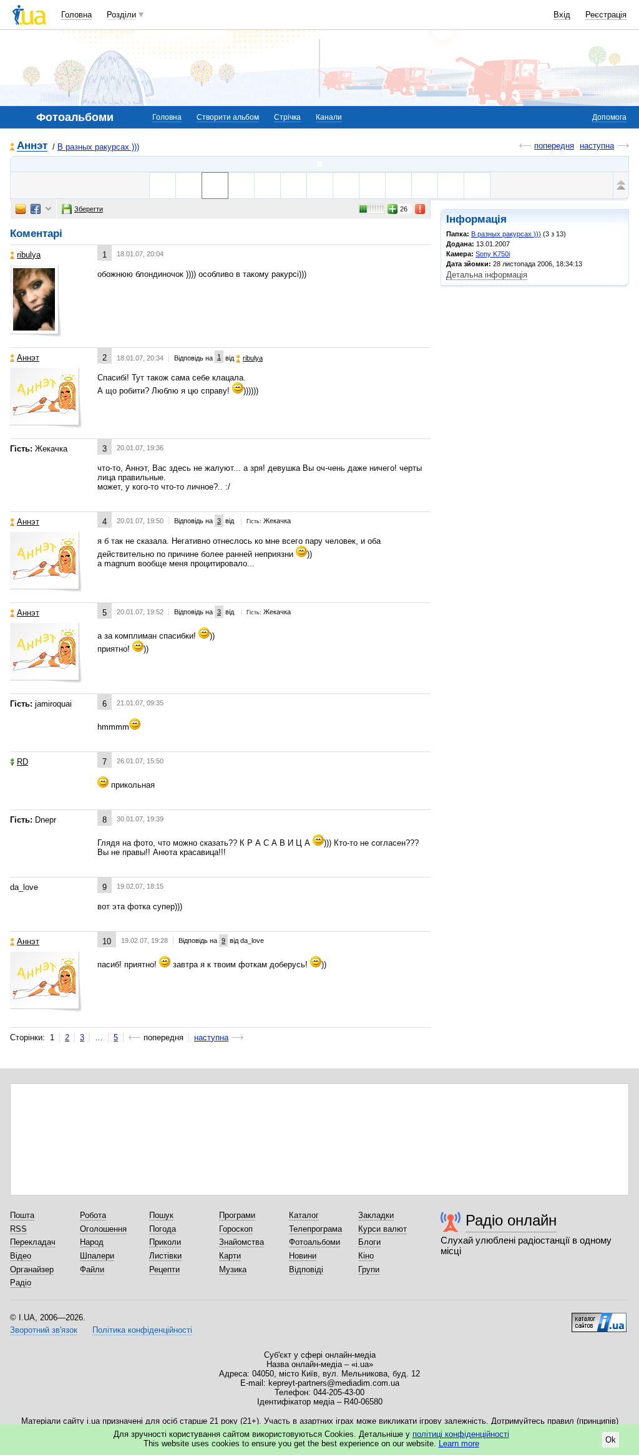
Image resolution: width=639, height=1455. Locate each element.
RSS (18, 1229)
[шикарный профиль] (162, 185)
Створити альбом (228, 117)
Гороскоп (236, 1229)
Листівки (165, 1255)
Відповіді (306, 1269)
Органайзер (32, 1269)
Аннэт (32, 146)
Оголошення (103, 1229)
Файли (92, 1269)
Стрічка (287, 117)
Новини (302, 1255)
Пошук (161, 1215)
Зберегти (88, 209)
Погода (162, 1229)
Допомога (609, 117)
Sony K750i (493, 254)
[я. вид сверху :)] (241, 185)
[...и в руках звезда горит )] (450, 185)
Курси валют (382, 1229)
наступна (597, 145)
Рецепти (164, 1269)
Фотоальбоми (314, 1242)
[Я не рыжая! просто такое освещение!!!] (188, 185)
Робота (93, 1215)
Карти (230, 1255)
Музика (232, 1269)
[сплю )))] (424, 185)
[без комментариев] (319, 185)
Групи (368, 1269)
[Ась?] (293, 185)
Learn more (459, 1443)
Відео (20, 1255)
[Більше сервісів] (48, 209)
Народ (92, 1242)
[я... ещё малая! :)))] (267, 185)
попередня (554, 145)
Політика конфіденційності (142, 1330)
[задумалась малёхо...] (346, 185)
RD (22, 761)
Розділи (121, 14)
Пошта (22, 1215)
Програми (237, 1215)
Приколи (165, 1242)
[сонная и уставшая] (372, 185)
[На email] (21, 209)
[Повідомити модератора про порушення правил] (420, 209)
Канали (329, 117)
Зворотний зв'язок (43, 1330)
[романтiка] (477, 185)
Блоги (369, 1242)
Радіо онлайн (511, 1220)
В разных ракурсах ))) (98, 147)
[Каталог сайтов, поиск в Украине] (599, 1318)
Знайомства (241, 1242)
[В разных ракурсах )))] (319, 164)
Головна (76, 14)
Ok (610, 1439)
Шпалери (97, 1255)
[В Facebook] (36, 209)
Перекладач (33, 1242)
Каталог (304, 1215)
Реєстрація (606, 14)
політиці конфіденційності (460, 1434)
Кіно (366, 1255)
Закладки (376, 1215)
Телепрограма (315, 1229)
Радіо (20, 1282)
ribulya (29, 254)
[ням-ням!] (398, 185)
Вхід (562, 14)
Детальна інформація (486, 274)
